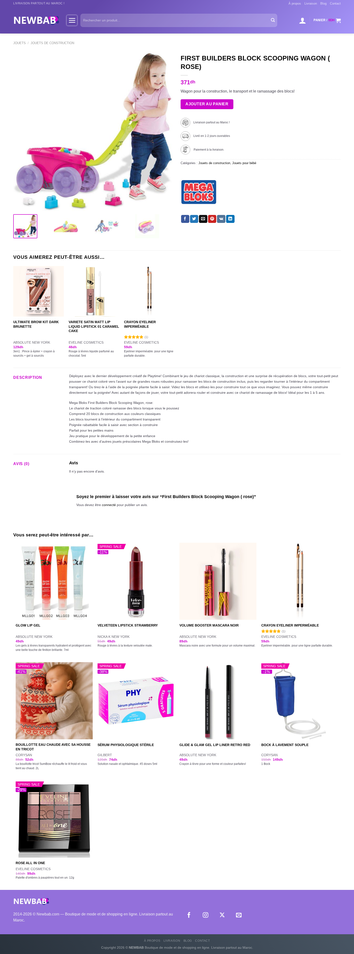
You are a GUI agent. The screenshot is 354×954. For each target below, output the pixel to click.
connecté (109, 505)
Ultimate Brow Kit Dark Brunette (36, 324)
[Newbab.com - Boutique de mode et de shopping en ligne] (36, 20)
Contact (335, 3)
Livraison (310, 3)
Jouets (19, 43)
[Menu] (72, 20)
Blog (323, 3)
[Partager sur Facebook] (185, 219)
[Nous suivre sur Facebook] (189, 915)
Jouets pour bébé (244, 163)
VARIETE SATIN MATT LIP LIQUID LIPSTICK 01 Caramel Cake (94, 326)
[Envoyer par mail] (203, 219)
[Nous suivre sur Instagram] (205, 915)
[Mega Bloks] (199, 192)
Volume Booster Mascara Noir (209, 625)
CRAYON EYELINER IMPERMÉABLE (140, 324)
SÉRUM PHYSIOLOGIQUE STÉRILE (126, 745)
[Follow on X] (222, 915)
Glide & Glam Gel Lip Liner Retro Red (214, 745)
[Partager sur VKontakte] (221, 219)
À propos (294, 3)
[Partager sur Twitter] (194, 219)
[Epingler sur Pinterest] (212, 219)
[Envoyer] (273, 20)
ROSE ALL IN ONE (30, 863)
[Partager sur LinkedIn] (230, 219)
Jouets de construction (52, 43)
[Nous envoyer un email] (239, 915)
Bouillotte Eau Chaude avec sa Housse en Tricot (53, 747)
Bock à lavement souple (284, 745)
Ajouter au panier (206, 104)
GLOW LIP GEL (28, 625)
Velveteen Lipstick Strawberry (128, 625)
